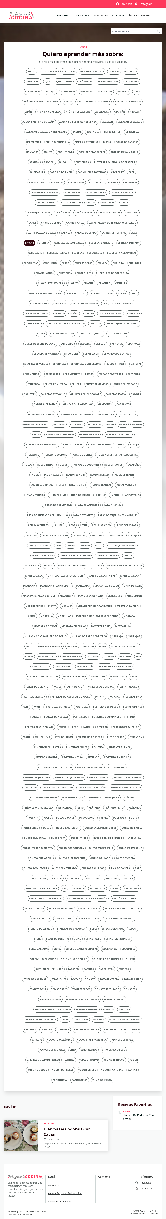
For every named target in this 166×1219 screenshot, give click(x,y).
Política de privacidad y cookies (65, 1193)
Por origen (82, 15)
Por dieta (118, 15)
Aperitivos (51, 1124)
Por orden (101, 15)
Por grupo (63, 15)
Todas (32, 71)
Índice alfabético (140, 15)
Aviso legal (54, 1185)
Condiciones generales (60, 1201)
